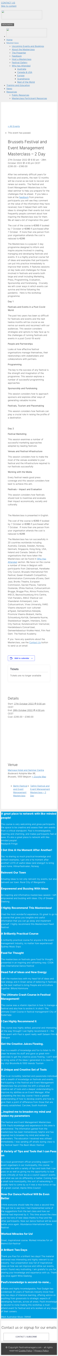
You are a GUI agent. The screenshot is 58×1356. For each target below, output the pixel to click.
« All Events (14, 126)
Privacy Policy (41, 1350)
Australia (21, 69)
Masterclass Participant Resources (29, 98)
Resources (11, 91)
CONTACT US (8, 2)
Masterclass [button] (12, 43)
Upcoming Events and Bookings (28, 46)
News (9, 88)
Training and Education (18, 85)
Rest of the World (26, 82)
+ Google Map (39, 776)
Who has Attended (21, 65)
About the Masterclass (23, 49)
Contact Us (35, 642)
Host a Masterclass (21, 59)
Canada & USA (24, 72)
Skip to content (8, 6)
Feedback (17, 56)
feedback (24, 197)
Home (9, 39)
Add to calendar (21, 658)
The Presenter (19, 52)
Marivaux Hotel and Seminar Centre (26, 770)
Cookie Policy (25, 1350)
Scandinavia (23, 78)
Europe (20, 75)
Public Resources (20, 95)
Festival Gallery (19, 62)
